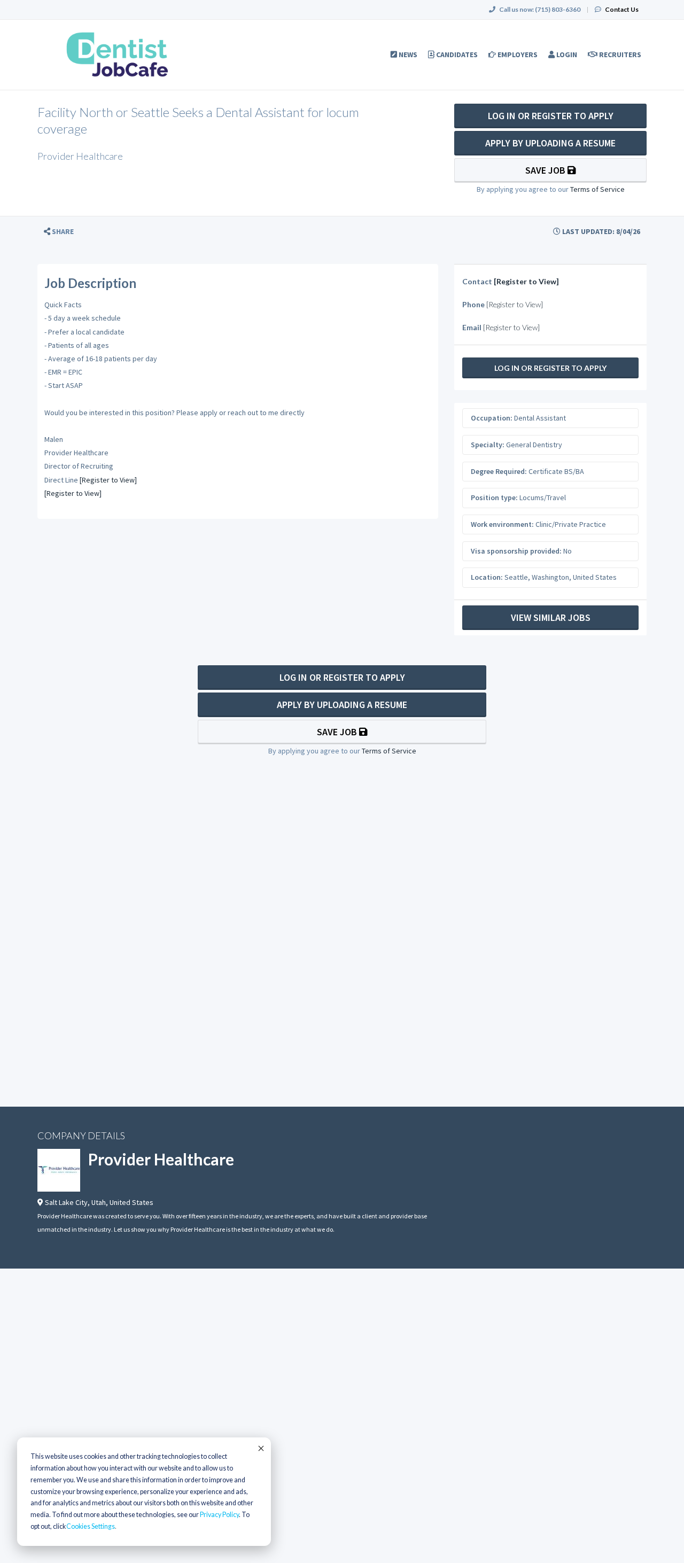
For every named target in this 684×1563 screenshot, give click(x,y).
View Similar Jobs (550, 617)
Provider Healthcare (161, 1159)
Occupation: (491, 418)
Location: (487, 577)
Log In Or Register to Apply (550, 116)
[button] (58, 232)
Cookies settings (90, 1526)
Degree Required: (499, 471)
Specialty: (487, 444)
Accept (260, 1448)
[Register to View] (108, 480)
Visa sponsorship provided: (516, 551)
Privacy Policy (219, 1515)
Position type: (494, 497)
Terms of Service (597, 189)
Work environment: (502, 524)
